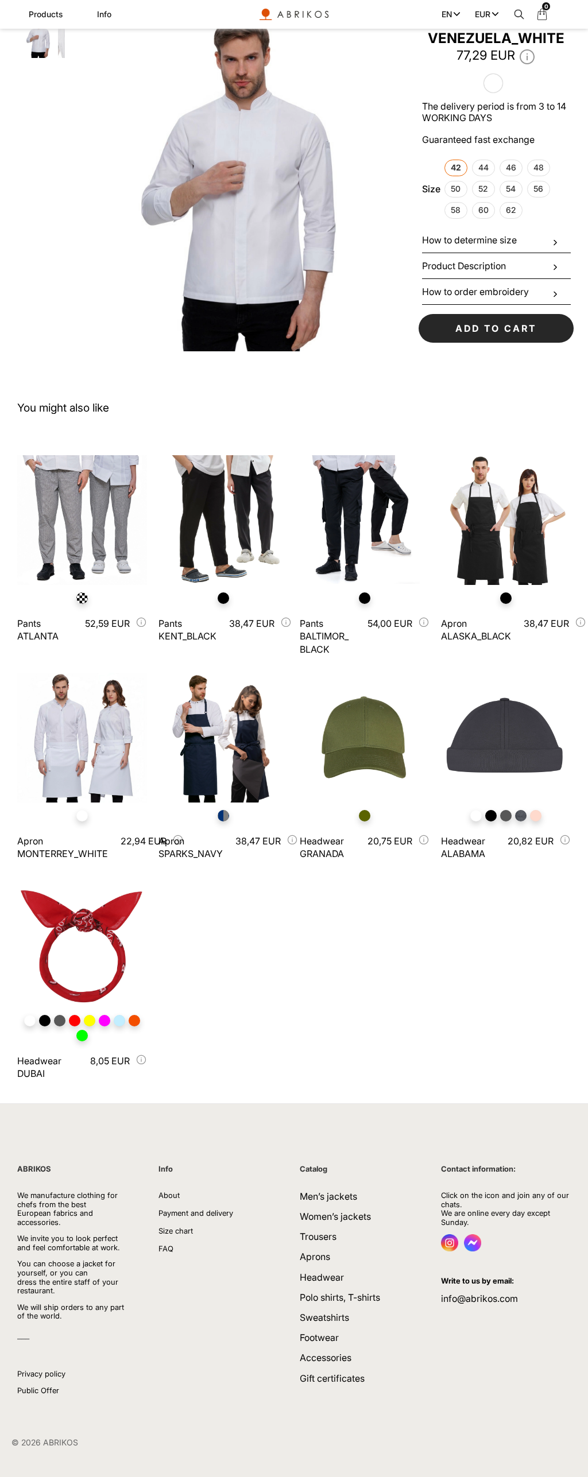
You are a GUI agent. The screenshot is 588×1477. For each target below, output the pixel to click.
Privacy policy (41, 1373)
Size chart (175, 1230)
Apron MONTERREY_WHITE (62, 847)
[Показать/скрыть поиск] (516, 14)
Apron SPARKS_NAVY (190, 847)
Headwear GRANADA (322, 847)
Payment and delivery (195, 1213)
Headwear (322, 1277)
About (169, 1195)
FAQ (165, 1248)
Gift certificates (332, 1378)
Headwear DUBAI (39, 1067)
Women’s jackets (335, 1216)
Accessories (325, 1357)
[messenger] (472, 1248)
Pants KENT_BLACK (187, 630)
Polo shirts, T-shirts (340, 1297)
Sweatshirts (324, 1317)
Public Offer (38, 1390)
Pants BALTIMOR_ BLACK (324, 636)
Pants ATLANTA (38, 630)
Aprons (315, 1256)
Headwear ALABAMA (463, 847)
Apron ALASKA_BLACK (476, 630)
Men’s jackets (328, 1196)
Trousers (318, 1236)
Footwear (319, 1337)
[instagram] (449, 1248)
